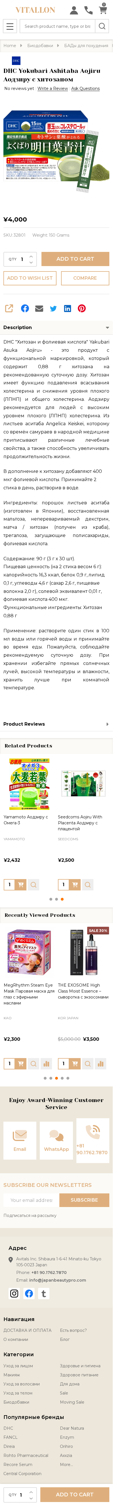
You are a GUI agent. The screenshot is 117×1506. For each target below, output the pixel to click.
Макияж (11, 1374)
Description (17, 327)
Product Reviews (24, 724)
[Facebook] (25, 308)
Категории (18, 1354)
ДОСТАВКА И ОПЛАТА (27, 1330)
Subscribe (84, 1200)
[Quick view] (33, 884)
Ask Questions (85, 88)
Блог (65, 1339)
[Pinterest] (82, 308)
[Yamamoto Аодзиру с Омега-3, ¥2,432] (29, 784)
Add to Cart (75, 259)
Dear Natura (72, 1428)
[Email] (39, 308)
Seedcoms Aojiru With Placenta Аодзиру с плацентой (80, 822)
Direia (9, 1446)
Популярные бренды (33, 1417)
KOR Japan (68, 1018)
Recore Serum (17, 1464)
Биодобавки (16, 1402)
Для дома (70, 1384)
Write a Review (52, 88)
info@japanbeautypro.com (57, 1280)
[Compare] (46, 1063)
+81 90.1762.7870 (49, 1272)
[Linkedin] (68, 308)
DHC (8, 1428)
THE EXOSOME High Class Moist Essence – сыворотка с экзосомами (83, 990)
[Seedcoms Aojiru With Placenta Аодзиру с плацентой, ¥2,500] (83, 784)
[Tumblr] (43, 1293)
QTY (12, 259)
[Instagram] (14, 1293)
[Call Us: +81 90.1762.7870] (88, 10)
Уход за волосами (21, 1384)
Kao (8, 1018)
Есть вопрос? (73, 1330)
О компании (15, 1339)
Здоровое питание (79, 1374)
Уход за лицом (18, 1365)
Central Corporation (22, 1473)
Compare (85, 278)
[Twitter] (53, 308)
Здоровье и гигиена (80, 1365)
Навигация (19, 1319)
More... (66, 1464)
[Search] (102, 26)
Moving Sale (72, 1402)
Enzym (67, 1437)
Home (9, 45)
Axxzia (66, 1455)
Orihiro (66, 1446)
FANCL (10, 1437)
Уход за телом (17, 1393)
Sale (64, 1393)
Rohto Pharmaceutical (25, 1455)
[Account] (74, 10)
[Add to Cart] (20, 884)
